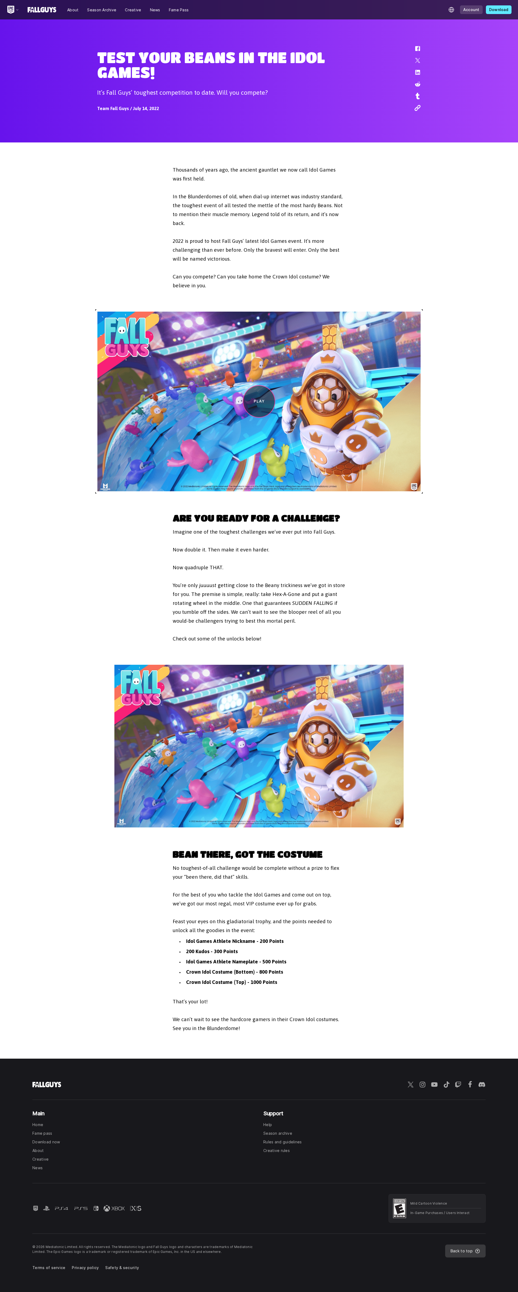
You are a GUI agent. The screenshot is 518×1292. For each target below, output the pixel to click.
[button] (414, 51)
